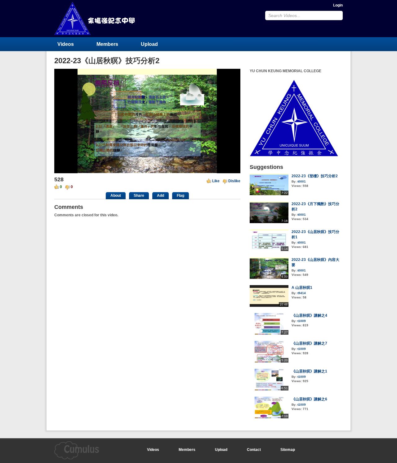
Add (160, 195)
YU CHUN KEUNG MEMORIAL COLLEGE (95, 18)
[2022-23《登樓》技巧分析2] (269, 194)
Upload (149, 44)
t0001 (301, 181)
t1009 (301, 321)
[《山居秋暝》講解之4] (269, 333)
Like (216, 181)
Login (338, 5)
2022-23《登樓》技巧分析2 (315, 176)
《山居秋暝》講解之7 (309, 343)
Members (107, 44)
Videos (65, 44)
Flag (180, 195)
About (115, 195)
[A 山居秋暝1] (269, 305)
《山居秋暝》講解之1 (309, 371)
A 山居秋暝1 (302, 287)
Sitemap (287, 450)
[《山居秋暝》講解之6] (269, 417)
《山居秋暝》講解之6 (309, 399)
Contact (254, 450)
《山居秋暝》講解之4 (309, 315)
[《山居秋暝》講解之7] (269, 361)
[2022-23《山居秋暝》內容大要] (269, 278)
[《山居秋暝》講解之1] (269, 389)
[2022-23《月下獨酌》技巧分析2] (269, 222)
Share (139, 195)
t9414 (301, 293)
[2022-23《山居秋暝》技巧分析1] (269, 250)
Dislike (234, 181)
